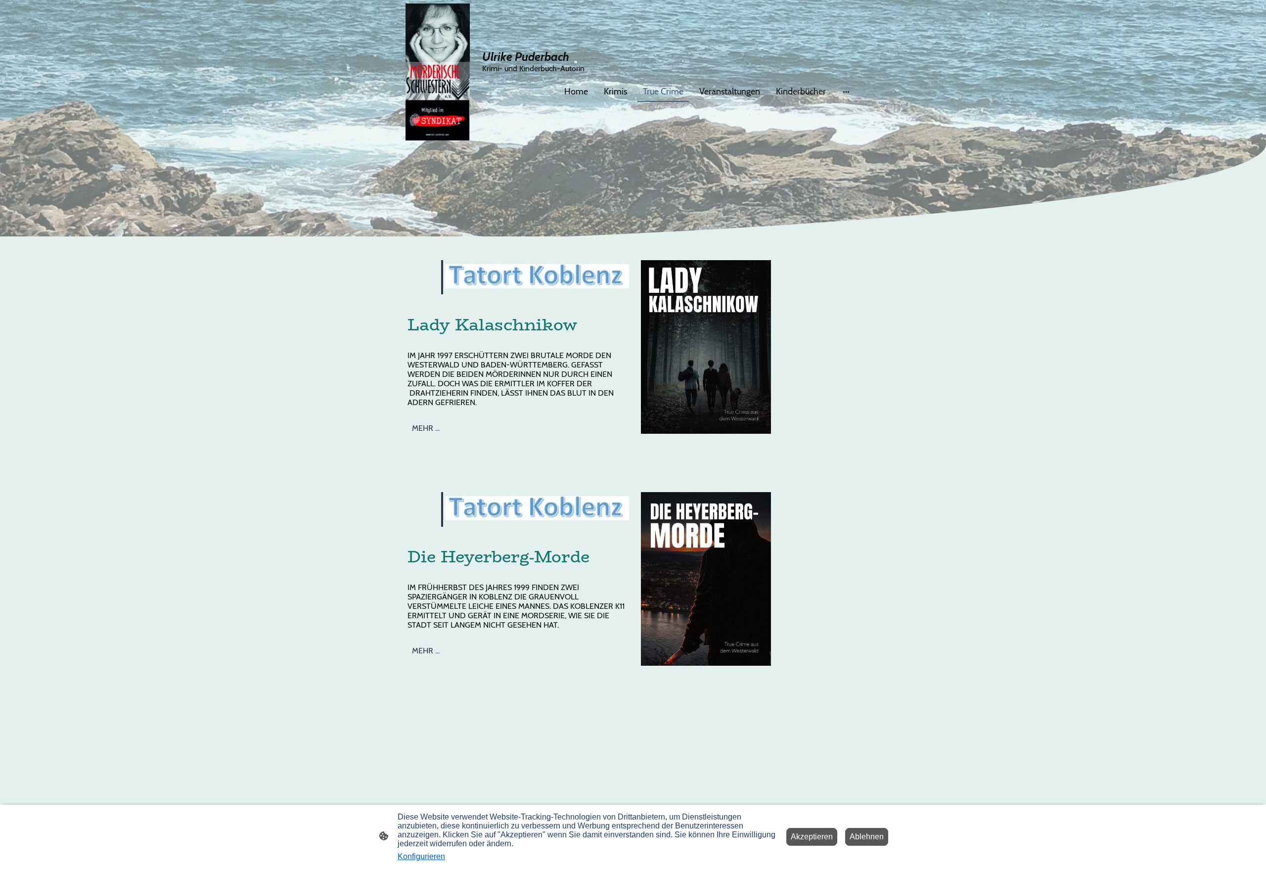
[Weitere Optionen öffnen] (846, 92)
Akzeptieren (812, 836)
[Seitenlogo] (438, 71)
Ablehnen (867, 836)
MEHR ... (426, 428)
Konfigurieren (421, 856)
